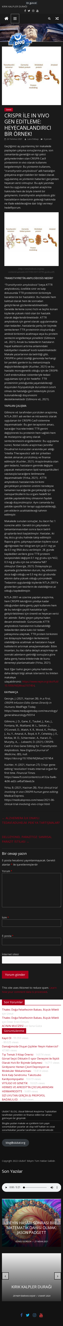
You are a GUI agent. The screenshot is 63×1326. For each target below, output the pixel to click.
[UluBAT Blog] (6, 19)
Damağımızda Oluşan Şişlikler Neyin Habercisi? (30, 1046)
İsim (5, 917)
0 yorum (47, 139)
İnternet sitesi (10, 954)
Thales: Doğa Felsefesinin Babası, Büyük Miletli (30, 1009)
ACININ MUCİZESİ (12, 1026)
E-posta (7, 936)
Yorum (7, 871)
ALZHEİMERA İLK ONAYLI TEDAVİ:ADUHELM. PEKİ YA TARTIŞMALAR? (31, 820)
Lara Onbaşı (33, 139)
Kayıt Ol (6, 1038)
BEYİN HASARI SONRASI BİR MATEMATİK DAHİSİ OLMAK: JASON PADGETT (31, 1227)
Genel (8, 109)
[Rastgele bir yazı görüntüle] (57, 18)
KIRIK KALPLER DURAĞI (14, 6)
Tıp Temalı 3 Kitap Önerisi (17, 1054)
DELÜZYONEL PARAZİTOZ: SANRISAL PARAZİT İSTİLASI (27, 839)
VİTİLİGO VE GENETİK (15, 1083)
